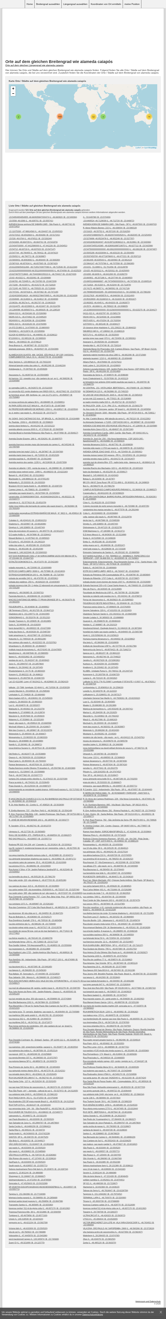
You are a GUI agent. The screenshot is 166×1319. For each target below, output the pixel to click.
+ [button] (13, 88)
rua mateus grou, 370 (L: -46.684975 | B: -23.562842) (106, 1015)
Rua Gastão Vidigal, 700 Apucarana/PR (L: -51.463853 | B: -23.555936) (40, 945)
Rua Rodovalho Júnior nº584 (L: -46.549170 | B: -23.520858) (110, 1074)
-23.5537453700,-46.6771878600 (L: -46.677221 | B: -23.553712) (112, 256)
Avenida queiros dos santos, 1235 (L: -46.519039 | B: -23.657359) (38, 462)
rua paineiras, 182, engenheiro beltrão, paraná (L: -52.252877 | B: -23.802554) (43, 1047)
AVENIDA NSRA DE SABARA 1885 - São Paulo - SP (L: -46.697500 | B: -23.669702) (120, 224)
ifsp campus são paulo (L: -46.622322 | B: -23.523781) (33, 642)
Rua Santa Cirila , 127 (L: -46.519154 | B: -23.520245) (32, 1081)
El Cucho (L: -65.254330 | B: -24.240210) (27, 542)
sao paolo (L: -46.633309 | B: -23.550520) (27, 1148)
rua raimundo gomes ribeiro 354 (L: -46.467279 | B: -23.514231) (37, 1071)
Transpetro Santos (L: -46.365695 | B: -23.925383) (31, 1205)
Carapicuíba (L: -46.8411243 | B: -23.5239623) (103, 493)
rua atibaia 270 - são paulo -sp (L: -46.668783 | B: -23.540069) (110, 866)
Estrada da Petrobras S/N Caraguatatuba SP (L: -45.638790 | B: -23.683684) (116, 575)
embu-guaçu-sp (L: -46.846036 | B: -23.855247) (104, 545)
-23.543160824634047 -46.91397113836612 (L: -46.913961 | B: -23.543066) (117, 242)
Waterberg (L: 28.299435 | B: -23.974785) (101, 1235)
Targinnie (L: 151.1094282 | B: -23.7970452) (102, 1194)
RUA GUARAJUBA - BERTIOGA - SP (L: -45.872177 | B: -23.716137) (113, 945)
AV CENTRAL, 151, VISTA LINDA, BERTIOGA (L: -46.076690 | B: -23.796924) (117, 388)
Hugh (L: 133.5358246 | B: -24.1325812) (101, 635)
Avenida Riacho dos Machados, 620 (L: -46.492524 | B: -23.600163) (113, 468)
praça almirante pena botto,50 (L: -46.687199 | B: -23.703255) (110, 779)
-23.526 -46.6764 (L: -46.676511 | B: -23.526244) (30, 238)
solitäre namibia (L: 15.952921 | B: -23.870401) (103, 1180)
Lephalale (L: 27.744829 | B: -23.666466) (27, 695)
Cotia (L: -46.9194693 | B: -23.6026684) (100, 513)
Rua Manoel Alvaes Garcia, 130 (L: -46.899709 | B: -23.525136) (111, 1002)
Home (30, 4)
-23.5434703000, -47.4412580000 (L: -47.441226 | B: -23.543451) (38, 246)
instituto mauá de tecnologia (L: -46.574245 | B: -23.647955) (35, 649)
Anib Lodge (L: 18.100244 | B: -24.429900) (102, 365)
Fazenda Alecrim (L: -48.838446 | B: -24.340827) (30, 596)
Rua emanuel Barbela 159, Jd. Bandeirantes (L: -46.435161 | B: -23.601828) (116, 927)
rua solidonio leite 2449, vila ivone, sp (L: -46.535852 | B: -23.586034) (113, 1094)
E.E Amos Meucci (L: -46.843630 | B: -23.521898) (104, 534)
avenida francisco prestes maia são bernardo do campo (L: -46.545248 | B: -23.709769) (41, 445)
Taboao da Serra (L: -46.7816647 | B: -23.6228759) (105, 1190)
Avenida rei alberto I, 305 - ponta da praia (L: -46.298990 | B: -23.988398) (41, 468)
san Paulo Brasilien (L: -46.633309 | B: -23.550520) (31, 1119)
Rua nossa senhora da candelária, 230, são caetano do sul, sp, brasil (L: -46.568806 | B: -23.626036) (40, 1027)
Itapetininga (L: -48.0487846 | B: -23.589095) (28, 653)
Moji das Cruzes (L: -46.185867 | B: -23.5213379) (30, 730)
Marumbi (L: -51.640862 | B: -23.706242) (101, 716)
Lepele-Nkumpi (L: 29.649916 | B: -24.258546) (29, 691)
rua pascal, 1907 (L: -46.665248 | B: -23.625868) (30, 1054)
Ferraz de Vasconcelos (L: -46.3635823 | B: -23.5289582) (108, 600)
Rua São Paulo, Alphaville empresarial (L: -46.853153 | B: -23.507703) (114, 1087)
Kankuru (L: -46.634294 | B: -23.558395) (101, 664)
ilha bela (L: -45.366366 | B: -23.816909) (101, 642)
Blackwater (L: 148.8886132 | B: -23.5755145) (29, 479)
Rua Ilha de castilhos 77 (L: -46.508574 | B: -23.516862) (107, 959)
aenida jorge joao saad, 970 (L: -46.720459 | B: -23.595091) (109, 338)
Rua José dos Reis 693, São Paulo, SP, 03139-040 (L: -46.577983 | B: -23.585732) (119, 988)
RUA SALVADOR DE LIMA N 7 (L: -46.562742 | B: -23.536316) (36, 1078)
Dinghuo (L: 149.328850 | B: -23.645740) (27, 527)
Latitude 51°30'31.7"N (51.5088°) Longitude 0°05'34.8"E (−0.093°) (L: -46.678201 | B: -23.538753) (119, 683)
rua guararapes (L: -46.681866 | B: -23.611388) (29, 949)
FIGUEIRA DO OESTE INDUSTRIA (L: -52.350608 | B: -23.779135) (112, 603)
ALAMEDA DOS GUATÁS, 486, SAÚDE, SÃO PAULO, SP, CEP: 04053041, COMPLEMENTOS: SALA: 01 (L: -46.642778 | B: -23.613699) (41, 356)
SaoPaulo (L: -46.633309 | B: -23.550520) (27, 1162)
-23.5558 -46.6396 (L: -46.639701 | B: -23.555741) (31, 221)
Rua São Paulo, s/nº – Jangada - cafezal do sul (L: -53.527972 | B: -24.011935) (43, 1091)
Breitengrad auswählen (48, 4)
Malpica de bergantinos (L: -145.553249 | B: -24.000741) (108, 709)
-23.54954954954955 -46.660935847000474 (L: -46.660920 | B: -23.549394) (43, 217)
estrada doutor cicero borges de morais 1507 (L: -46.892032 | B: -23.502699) (117, 582)
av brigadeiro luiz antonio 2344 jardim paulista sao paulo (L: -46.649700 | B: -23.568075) (116, 383)
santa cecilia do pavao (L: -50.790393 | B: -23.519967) (107, 1126)
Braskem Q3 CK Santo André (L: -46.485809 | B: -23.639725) (35, 486)
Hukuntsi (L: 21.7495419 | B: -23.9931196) (27, 639)
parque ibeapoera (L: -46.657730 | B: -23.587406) (105, 761)
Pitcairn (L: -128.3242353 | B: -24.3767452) (102, 772)
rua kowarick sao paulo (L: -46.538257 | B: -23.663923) (107, 992)
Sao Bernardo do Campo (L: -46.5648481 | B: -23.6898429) (109, 1137)
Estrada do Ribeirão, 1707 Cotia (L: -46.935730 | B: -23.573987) (111, 578)
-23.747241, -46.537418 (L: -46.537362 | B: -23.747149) (33, 292)
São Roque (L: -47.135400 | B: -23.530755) (102, 1155)
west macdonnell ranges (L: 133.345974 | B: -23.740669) (34, 1239)
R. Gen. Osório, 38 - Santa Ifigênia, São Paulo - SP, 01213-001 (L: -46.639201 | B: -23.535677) (118, 815)
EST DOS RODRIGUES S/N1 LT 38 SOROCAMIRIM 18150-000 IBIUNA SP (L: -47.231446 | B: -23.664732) (43, 557)
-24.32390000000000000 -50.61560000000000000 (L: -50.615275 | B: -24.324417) (120, 310)
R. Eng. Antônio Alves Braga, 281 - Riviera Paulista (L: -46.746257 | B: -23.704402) (119, 810)
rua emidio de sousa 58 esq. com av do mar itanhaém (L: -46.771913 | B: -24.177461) (41, 932)
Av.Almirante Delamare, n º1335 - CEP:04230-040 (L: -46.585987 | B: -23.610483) (119, 422)
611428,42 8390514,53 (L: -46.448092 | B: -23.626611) (33, 335)
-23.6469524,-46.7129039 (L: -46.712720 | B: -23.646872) (108, 221)
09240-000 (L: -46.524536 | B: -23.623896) (102, 317)
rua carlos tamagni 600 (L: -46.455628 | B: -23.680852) (107, 886)
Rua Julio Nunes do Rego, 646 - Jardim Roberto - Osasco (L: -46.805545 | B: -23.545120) (42, 993)
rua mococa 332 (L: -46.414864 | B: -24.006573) (30, 1019)
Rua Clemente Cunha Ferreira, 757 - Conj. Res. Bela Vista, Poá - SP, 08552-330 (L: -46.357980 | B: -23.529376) (45, 898)
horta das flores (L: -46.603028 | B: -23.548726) (29, 632)
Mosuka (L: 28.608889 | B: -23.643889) (26, 741)
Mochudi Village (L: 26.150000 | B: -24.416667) (29, 727)
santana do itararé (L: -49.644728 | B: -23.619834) (105, 1130)
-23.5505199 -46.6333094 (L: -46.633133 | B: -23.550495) (108, 253)
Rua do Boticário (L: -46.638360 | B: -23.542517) (30, 917)
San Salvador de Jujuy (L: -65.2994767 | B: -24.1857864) (34, 1123)
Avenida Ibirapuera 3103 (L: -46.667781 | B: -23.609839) (108, 444)
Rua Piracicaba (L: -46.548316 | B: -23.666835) (104, 1058)
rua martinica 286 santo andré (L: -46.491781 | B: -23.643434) (36, 1015)
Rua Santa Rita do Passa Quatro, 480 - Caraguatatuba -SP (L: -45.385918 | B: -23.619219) (117, 1082)
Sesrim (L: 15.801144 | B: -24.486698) (99, 1173)
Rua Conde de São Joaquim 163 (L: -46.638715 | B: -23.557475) (111, 900)
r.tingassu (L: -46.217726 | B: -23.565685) (27, 832)
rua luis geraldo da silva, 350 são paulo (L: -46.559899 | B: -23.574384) (40, 999)
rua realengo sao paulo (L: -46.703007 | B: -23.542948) (107, 1071)
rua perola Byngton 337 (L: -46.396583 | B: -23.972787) (33, 1058)
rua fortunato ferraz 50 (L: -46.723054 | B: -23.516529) (106, 938)
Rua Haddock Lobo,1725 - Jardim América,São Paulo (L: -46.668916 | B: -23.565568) (41, 953)
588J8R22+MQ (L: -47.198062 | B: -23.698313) (103, 331)
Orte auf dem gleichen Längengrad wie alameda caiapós (34, 65)
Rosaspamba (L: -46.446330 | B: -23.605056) (103, 844)
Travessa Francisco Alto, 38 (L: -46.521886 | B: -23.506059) (35, 1212)
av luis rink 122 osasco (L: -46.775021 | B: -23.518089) (107, 398)
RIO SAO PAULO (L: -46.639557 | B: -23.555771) (30, 839)
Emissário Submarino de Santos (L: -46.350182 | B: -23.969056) (111, 552)
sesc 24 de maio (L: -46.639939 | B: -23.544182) (104, 1169)
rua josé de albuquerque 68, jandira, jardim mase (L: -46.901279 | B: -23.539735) (44, 988)
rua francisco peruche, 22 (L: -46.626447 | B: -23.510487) (108, 942)
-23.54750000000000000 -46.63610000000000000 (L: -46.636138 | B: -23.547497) (120, 249)
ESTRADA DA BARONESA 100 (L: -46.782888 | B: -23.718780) (36, 575)
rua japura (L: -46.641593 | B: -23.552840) (101, 977)
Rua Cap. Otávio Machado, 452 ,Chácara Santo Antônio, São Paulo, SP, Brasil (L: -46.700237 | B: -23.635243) (118, 881)
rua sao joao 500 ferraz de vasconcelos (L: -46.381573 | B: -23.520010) (40, 1087)
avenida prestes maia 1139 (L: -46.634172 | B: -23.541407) (109, 459)
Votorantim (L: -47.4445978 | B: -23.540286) (28, 1235)
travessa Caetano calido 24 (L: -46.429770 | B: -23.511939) (109, 1205)
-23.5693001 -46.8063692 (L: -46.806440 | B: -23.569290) (34, 260)
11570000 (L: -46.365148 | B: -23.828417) (101, 324)
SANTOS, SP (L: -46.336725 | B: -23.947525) (28, 1137)
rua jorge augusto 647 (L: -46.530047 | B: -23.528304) (106, 984)
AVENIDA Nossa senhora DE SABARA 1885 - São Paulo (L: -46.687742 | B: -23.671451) (42, 225)
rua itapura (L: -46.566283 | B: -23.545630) (27, 970)
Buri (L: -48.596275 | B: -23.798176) (99, 486)
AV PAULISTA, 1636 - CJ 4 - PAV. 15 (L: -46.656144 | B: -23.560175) (112, 406)
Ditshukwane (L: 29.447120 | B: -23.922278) (102, 527)
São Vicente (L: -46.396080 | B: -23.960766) (102, 1158)
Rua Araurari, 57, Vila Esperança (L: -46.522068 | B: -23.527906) (111, 862)
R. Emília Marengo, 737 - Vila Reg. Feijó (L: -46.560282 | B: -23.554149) (40, 810)
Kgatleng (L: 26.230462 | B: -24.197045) (100, 667)
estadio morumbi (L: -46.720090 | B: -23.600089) (30, 568)
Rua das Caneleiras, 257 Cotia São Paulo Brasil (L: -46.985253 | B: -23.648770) (44, 907)
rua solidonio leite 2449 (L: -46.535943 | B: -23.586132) (33, 1094)
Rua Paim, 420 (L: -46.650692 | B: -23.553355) (103, 1043)
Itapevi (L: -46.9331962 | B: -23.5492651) (27, 657)
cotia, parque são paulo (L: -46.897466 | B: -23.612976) (107, 517)
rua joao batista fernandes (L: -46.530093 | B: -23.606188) (108, 981)
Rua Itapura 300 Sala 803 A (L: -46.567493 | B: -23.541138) (109, 970)
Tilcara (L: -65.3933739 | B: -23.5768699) (101, 1201)
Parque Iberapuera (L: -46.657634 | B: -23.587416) (31, 764)
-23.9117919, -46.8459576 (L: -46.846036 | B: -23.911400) (108, 295)
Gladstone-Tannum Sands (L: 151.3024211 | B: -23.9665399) (110, 614)
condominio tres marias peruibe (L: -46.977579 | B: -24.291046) (111, 510)
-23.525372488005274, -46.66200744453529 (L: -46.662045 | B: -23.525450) (117, 235)
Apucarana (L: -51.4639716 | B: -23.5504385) (29, 375)
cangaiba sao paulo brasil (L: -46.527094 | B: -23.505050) (34, 493)
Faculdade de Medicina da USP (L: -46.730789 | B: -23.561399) (111, 592)
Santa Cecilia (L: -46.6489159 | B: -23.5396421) (30, 1126)
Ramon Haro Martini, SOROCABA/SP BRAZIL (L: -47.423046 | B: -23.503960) (117, 832)
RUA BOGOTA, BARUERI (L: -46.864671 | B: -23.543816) (108, 877)
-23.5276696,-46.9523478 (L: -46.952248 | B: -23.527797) (108, 238)
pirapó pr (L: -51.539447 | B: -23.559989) (27, 772)
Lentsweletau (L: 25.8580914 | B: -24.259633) (103, 687)
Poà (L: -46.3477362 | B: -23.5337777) (26, 775)
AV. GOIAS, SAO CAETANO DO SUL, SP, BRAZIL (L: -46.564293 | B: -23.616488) (44, 419)
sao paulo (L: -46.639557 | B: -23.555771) (101, 1151)
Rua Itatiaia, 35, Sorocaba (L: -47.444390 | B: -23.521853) (34, 974)
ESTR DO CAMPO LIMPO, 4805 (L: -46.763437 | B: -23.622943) (111, 571)
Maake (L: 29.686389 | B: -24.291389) (99, 705)
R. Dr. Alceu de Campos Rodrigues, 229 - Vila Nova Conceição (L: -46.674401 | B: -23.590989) (119, 800)
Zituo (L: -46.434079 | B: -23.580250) (99, 1239)
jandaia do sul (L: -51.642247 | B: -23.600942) (29, 660)
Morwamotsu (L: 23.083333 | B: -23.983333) (28, 737)
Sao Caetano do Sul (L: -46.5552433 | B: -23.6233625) (107, 1141)
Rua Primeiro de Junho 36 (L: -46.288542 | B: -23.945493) (34, 1067)
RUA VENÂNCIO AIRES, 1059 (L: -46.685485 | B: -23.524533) (110, 1105)
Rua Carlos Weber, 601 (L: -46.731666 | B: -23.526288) (107, 890)
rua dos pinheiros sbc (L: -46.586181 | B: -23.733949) (32, 924)
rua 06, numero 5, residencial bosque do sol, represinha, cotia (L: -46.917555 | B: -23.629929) (44, 849)
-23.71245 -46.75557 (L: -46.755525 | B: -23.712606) (32, 288)
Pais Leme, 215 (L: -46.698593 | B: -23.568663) (104, 757)
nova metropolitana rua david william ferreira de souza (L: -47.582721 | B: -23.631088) (115, 749)
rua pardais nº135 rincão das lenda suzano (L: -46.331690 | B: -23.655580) (116, 1050)
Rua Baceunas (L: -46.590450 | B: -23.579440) (103, 869)
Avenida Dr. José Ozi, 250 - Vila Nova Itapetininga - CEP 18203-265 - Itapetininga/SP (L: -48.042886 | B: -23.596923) (113, 440)
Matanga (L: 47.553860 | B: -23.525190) (26, 719)
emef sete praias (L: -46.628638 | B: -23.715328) (104, 549)
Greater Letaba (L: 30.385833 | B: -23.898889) (103, 617)
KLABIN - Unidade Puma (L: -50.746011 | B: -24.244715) (108, 671)
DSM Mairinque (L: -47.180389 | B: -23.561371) (104, 531)
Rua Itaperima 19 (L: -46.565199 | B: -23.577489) (104, 967)
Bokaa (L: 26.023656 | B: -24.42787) (99, 479)
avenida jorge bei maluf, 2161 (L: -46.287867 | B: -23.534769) (36, 452)
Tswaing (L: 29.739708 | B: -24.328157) (100, 1212)
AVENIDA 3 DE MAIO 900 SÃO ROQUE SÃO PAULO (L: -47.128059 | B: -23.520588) (120, 426)
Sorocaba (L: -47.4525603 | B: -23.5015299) (28, 1183)
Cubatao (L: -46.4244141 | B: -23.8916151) (28, 520)
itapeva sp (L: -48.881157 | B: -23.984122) (101, 653)
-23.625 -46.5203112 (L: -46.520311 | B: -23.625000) (106, 271)
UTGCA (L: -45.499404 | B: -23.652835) (100, 1219)
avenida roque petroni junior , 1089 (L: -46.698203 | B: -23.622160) (38, 472)
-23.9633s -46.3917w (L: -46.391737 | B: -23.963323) (32, 303)
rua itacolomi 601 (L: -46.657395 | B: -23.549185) (30, 967)
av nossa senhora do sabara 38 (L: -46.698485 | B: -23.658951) (37, 402)
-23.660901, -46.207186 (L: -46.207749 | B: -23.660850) (107, 278)
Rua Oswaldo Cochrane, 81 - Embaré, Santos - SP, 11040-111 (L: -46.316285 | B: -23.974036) (44, 1041)
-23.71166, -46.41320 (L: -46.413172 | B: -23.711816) (32, 285)
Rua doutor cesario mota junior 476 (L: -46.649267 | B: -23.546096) (112, 924)
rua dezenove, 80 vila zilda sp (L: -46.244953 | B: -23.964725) (36, 913)
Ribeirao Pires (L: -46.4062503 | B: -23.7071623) (104, 835)
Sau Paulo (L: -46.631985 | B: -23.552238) (101, 1162)
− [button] (13, 94)
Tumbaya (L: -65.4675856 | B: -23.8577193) (28, 1215)
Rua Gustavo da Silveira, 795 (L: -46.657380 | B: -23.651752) (110, 949)
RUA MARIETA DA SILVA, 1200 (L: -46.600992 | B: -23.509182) (110, 1012)
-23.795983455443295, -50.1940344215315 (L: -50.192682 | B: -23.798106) (117, 292)
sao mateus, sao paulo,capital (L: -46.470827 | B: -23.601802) (110, 1144)
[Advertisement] (83, 34)
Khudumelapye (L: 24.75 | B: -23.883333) (27, 671)
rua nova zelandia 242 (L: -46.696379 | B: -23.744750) (107, 1026)
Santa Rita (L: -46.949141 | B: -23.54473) (27, 1130)
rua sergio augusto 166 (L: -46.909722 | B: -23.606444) (107, 1091)
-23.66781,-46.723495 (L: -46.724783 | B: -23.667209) (33, 281)
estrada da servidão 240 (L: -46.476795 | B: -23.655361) (33, 578)
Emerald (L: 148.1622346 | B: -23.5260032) (28, 552)
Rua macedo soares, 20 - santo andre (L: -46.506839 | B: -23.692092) (113, 999)
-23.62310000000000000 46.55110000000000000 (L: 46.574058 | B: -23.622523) (45, 271)
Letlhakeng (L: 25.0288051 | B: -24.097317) (102, 695)
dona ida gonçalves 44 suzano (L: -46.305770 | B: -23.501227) (36, 531)
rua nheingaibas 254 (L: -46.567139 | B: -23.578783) (106, 1022)
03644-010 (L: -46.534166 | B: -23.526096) (28, 313)
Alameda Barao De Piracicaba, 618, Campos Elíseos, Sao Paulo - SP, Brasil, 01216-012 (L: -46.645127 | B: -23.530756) (120, 350)
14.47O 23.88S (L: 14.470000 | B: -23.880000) (29, 328)
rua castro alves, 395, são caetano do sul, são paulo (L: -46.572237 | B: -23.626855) (46, 893)
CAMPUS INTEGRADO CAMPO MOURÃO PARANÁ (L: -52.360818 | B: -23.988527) (120, 489)
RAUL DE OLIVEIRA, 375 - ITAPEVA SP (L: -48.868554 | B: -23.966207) (40, 835)
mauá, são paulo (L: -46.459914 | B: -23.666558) (30, 723)
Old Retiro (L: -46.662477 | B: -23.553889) (27, 754)
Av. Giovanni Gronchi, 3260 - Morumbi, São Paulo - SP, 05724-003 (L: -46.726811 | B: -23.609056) (119, 414)
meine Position (132, 4)
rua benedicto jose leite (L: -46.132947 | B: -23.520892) (107, 873)
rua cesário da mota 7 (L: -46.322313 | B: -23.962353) (106, 893)
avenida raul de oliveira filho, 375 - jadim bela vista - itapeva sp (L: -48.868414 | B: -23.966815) (119, 463)
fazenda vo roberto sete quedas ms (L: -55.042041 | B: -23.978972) (112, 596)
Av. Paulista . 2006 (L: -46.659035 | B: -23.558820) (31, 422)
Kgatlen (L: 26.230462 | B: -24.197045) (26, 667)
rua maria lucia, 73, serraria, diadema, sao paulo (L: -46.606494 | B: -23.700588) (44, 1012)
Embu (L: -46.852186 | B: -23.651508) (99, 542)
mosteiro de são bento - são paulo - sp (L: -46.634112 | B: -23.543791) (114, 737)
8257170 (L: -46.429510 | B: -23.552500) (101, 335)
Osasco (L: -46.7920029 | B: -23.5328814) (27, 757)
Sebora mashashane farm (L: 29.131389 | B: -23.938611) (108, 1165)
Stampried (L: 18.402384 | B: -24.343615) (101, 1187)
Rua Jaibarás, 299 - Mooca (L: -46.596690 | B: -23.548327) (35, 977)
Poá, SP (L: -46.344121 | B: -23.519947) (100, 775)
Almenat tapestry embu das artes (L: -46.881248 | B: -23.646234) (37, 365)
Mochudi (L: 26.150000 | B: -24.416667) (100, 723)
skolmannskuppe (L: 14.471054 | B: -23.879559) (30, 1180)
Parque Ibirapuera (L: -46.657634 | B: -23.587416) (105, 764)
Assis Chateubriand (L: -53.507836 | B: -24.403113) (105, 378)
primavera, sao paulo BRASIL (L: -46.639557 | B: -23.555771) (110, 786)
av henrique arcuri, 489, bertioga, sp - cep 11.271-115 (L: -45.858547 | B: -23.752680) (40, 396)
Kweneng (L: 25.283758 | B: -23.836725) (27, 678)
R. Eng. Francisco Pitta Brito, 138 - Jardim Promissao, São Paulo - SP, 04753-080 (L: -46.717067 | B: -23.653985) (46, 815)
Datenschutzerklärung (92, 1314)
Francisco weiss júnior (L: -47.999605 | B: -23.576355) (107, 607)
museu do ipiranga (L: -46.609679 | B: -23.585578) (105, 741)
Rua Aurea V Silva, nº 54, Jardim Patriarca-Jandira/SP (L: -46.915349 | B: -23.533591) (41, 870)
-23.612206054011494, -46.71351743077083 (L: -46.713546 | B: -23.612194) (43, 267)
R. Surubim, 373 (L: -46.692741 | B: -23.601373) (30, 826)
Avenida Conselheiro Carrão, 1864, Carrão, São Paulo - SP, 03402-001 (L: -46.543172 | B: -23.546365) (115, 434)
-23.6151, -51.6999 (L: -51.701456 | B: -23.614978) (105, 267)
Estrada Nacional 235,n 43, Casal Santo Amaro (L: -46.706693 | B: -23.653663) (118, 585)
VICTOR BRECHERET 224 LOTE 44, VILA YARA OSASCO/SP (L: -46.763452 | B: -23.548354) (118, 1224)
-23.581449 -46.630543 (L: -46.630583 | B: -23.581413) (107, 260)
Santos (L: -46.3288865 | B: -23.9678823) (101, 1133)
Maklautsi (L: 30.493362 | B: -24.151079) (27, 709)
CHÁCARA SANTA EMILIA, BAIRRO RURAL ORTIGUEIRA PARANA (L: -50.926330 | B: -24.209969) (120, 498)
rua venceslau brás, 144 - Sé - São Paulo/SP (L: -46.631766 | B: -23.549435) (42, 1108)
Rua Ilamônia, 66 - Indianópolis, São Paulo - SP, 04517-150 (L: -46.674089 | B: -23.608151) (43, 960)
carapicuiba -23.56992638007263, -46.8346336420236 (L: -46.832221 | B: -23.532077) (42, 498)
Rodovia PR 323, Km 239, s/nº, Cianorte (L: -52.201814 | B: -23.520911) (40, 844)
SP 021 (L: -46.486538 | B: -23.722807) (100, 1183)
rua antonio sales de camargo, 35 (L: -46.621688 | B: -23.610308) (37, 862)
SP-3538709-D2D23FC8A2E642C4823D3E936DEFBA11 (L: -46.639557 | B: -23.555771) (42, 1188)
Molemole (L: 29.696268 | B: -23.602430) (101, 730)
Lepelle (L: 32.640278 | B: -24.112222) (100, 691)
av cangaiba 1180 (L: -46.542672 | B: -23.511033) (30, 388)
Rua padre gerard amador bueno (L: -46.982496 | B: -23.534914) (111, 1040)
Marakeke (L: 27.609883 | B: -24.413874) (27, 712)
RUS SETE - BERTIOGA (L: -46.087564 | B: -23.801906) (107, 1112)
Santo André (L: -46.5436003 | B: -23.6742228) (29, 1133)
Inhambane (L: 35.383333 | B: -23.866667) (27, 646)
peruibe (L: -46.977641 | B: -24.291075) (100, 768)
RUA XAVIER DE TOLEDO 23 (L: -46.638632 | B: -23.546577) (36, 1112)
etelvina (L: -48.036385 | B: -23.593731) (26, 592)
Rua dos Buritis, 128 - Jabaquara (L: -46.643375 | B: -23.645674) (111, 920)
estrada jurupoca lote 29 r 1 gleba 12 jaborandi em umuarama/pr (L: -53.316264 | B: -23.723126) (45, 586)
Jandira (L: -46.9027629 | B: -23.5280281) (101, 660)
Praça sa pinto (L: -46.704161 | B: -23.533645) (29, 782)
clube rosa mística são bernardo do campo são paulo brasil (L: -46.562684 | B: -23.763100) (43, 507)
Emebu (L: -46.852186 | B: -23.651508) (26, 549)
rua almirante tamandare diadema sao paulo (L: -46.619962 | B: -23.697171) (42, 859)
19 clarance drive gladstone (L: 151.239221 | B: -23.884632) (109, 328)
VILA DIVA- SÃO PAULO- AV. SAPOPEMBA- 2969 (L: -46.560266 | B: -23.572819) (118, 1228)
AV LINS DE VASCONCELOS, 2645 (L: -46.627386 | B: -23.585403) (112, 395)
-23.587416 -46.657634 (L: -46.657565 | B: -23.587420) (33, 263)
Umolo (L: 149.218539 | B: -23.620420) (26, 1219)
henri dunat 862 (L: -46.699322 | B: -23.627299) (30, 628)
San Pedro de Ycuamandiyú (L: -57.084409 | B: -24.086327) (109, 1119)
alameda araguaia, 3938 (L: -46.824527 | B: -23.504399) (34, 349)
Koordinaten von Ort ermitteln (106, 4)
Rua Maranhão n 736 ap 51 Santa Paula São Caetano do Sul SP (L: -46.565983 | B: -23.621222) (46, 1007)
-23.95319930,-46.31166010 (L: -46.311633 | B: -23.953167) (109, 299)
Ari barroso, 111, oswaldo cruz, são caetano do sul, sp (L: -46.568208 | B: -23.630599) (41, 379)
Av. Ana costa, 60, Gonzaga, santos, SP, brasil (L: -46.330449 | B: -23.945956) (117, 409)
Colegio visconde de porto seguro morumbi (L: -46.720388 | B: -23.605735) (116, 506)
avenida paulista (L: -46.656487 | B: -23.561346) (30, 459)
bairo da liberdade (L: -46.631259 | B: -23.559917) (105, 472)
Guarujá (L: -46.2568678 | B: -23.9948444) (101, 621)
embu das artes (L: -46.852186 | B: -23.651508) (29, 545)
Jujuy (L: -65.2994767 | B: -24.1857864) (26, 664)
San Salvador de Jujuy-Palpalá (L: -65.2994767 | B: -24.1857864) (112, 1123)
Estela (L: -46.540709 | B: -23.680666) (100, 568)
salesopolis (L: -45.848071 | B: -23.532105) (28, 1116)
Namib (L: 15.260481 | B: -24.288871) (25, 744)
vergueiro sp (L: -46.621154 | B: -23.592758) (28, 1223)
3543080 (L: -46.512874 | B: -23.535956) (27, 331)
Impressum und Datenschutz (148, 1301)
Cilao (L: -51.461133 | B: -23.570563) (99, 502)
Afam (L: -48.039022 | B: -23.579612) (25, 342)
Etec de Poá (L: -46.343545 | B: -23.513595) (102, 589)
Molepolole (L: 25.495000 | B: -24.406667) (27, 734)
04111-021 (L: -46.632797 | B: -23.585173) (101, 313)
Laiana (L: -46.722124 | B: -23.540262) (100, 678)
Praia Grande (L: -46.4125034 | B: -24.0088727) (30, 786)
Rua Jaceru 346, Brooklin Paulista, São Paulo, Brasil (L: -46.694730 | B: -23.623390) (120, 974)
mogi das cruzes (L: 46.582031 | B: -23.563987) (104, 727)
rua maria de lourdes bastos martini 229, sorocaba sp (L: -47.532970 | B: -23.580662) (115, 1007)
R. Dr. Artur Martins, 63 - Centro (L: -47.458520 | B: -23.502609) (36, 805)
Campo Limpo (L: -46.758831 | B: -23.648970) (29, 489)
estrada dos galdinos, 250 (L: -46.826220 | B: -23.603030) (34, 582)
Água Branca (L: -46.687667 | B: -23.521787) (28, 345)
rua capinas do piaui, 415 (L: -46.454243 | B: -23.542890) (34, 886)
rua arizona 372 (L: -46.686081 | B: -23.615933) (30, 866)
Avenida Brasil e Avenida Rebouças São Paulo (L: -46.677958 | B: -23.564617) (43, 433)
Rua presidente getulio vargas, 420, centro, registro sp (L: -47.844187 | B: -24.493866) (115, 1062)
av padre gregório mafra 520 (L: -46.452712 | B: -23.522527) (109, 402)
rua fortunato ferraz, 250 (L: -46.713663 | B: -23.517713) (33, 942)
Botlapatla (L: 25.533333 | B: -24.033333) (27, 482)
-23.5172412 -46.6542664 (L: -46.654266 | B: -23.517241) (34, 235)
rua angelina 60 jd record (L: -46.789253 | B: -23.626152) (108, 859)
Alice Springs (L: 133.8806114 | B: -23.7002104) (30, 362)
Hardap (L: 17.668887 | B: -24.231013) (100, 625)
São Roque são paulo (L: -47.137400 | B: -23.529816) (32, 1158)
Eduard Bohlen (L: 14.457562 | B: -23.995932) (29, 538)
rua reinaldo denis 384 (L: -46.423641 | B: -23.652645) (33, 1074)
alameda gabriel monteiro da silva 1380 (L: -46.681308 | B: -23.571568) (114, 355)
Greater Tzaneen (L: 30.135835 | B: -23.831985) (30, 621)
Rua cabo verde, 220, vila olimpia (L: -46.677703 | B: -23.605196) (37, 880)
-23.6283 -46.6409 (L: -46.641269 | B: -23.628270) (105, 274)
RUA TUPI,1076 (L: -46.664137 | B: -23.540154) (30, 1105)
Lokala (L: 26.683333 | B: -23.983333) (25, 702)
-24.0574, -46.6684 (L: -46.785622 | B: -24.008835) (105, 306)
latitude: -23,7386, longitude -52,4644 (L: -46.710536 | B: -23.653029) (39, 687)
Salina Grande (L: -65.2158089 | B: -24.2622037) (104, 1116)
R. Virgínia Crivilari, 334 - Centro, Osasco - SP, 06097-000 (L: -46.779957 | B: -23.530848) (116, 827)
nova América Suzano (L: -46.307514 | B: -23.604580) (32, 748)
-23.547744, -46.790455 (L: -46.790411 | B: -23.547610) (33, 253)
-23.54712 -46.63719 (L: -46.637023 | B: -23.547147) (32, 249)
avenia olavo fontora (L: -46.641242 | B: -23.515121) (32, 426)
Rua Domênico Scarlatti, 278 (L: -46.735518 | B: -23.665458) (35, 920)
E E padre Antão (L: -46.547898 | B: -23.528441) (30, 534)
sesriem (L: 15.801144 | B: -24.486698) (26, 1173)
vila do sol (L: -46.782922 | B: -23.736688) (27, 1232)
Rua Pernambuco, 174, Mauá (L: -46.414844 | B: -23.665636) (110, 1054)
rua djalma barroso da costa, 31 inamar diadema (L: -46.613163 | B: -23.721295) (118, 913)
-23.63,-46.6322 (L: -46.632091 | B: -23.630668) (30, 278)
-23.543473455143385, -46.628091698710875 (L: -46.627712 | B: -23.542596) (118, 246)
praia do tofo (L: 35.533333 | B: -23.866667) (102, 782)
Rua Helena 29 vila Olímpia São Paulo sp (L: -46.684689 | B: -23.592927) (115, 952)
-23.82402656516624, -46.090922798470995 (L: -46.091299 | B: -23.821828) (43, 295)
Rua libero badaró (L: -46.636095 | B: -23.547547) (105, 995)
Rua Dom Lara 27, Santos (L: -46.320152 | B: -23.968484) (108, 917)
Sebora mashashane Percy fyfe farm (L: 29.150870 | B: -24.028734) (38, 1169)
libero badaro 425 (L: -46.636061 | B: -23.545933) (31, 698)
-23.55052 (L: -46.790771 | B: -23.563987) (27, 256)
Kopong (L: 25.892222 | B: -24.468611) (26, 674)
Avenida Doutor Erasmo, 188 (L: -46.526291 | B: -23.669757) (35, 439)
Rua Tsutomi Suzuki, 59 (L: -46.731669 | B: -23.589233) (107, 1101)
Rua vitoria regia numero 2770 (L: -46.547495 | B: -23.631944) (110, 1108)
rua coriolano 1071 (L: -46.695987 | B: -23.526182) (31, 904)
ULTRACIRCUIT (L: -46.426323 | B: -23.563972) (104, 1215)
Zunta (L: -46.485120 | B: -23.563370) (99, 1243)
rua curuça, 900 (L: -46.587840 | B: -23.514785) (104, 904)
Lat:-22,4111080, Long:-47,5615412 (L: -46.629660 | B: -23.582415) (38, 682)
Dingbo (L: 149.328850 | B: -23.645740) (100, 524)
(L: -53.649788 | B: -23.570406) (97, 217)
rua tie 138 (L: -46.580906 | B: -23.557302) (101, 1098)
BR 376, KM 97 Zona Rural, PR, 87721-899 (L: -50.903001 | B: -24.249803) (116, 482)
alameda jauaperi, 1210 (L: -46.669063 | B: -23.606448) (107, 358)
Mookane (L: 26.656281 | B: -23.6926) (99, 734)
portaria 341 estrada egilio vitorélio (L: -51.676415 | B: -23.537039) (38, 779)
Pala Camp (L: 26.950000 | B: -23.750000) (27, 761)
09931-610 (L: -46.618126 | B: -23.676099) (28, 324)
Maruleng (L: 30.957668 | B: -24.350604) (27, 716)
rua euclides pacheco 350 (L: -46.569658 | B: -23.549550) (108, 935)
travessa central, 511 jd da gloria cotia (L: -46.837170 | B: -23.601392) (39, 1208)
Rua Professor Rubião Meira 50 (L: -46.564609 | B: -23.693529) (111, 1067)
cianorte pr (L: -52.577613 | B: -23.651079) (27, 502)
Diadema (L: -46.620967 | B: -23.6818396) (27, 524)
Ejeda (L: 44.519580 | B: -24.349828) (99, 538)
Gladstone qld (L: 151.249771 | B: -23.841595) (29, 614)
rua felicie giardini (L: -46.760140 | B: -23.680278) (31, 938)
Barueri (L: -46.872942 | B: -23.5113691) (26, 475)
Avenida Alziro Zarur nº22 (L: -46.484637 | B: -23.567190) (108, 429)
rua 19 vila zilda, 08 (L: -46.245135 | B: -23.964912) (105, 848)
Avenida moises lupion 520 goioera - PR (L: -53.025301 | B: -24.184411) (115, 455)
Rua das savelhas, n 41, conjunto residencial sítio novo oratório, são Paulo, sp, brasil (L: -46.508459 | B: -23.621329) (117, 908)
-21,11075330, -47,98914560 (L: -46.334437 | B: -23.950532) (36, 231)
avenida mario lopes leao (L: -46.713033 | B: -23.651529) (34, 455)
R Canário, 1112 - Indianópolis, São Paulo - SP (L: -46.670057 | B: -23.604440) (117, 789)
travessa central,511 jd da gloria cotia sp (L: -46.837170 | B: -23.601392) (114, 1208)
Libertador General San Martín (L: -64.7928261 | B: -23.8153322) (111, 698)
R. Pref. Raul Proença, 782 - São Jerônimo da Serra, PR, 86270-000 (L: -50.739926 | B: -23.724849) (119, 821)
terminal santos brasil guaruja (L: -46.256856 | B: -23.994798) (36, 1201)
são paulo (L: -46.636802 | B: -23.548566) (27, 1151)
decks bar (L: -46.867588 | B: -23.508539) (101, 520)
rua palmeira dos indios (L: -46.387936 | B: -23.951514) (33, 1050)
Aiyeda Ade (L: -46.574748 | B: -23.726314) (102, 345)
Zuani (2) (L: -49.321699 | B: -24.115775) (27, 1243)
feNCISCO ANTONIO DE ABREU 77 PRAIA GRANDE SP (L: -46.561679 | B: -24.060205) (42, 601)
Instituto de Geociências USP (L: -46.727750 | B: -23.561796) (110, 646)
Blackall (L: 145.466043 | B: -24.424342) (101, 475)
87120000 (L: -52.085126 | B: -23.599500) (27, 338)
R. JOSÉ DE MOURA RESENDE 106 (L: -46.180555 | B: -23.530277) (39, 820)
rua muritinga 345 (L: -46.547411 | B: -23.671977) (30, 1022)
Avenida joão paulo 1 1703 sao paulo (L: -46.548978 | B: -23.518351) (113, 448)
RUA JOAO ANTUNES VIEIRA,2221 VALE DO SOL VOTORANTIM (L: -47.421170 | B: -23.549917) (46, 982)
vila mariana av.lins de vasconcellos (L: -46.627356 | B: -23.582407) (113, 1232)
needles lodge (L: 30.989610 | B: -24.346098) (103, 744)
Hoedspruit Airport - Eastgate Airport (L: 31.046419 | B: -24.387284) (112, 628)
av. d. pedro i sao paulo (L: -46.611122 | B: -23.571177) (33, 413)
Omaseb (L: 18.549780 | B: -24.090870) (100, 754)
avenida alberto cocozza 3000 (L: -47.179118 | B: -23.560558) (36, 429)
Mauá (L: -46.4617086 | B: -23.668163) (100, 719)
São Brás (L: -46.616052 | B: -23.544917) (27, 1141)
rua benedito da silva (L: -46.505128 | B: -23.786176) (32, 877)
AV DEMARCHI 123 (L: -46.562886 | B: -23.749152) (105, 391)
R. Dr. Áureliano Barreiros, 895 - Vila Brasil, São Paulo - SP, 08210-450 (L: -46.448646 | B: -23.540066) (115, 806)
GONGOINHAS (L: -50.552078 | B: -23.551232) (29, 617)
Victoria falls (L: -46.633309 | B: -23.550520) (28, 1228)
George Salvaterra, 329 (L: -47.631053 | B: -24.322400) (107, 610)
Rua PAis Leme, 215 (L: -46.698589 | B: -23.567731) (106, 1047)
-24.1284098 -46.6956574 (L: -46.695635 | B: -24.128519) (34, 310)
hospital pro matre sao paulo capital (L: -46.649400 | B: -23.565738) (112, 632)
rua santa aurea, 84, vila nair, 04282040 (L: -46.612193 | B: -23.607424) (114, 1078)
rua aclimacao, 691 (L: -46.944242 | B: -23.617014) (105, 852)
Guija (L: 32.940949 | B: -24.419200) (25, 625)
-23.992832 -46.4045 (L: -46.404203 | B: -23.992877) (106, 303)
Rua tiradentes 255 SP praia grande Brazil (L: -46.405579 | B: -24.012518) (41, 1101)
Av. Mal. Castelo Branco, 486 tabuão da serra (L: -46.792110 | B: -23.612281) (117, 419)
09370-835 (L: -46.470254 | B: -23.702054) (102, 320)
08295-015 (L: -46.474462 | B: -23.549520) (28, 317)
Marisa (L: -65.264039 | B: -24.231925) (100, 712)
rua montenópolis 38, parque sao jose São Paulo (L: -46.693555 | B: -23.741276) (118, 1019)
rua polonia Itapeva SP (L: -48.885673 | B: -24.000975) (33, 1061)
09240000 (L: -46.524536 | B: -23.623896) (27, 320)
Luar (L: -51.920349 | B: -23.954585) (99, 702)
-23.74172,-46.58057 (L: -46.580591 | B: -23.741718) (106, 288)
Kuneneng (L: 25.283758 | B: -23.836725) (101, 674)
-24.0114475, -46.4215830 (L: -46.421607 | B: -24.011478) (34, 306)
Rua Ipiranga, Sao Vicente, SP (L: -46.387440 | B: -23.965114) (110, 963)
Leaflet (138, 147)
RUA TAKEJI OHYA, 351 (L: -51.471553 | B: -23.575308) (33, 1098)
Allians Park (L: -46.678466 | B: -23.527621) (102, 362)
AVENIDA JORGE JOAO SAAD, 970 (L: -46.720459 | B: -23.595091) (112, 452)
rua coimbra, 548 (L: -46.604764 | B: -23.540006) (104, 897)
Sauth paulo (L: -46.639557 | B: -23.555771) (28, 1165)
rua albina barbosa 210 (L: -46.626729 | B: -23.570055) (107, 855)
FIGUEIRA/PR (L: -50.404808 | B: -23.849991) (29, 607)
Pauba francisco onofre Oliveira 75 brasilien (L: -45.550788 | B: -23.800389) (42, 768)
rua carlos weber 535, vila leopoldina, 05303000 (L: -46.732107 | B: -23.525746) (44, 890)
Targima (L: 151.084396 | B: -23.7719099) (27, 1194)
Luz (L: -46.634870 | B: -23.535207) (24, 705)
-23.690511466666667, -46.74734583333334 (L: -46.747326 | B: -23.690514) (117, 281)
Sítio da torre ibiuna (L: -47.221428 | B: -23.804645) (105, 1176)
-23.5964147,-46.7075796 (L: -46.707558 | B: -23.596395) (108, 263)
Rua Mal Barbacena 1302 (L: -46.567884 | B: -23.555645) (34, 1002)
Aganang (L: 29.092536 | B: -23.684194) (101, 342)
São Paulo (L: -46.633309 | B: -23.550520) (101, 1148)
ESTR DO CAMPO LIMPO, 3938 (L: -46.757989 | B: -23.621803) (37, 571)
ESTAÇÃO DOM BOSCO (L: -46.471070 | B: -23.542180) (33, 562)
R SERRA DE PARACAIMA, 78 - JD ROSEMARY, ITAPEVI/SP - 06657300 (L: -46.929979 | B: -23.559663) (116, 794)
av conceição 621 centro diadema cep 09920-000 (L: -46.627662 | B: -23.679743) (45, 391)
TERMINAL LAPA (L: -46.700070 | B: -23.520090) (104, 1198)
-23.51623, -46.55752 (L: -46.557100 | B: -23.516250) (106, 231)
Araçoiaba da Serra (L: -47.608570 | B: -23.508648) (105, 375)
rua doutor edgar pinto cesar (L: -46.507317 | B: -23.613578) (35, 927)
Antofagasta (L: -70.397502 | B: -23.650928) (28, 369)
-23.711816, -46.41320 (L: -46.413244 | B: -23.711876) (107, 285)
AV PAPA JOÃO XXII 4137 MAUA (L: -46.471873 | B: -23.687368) (37, 406)
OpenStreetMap (150, 147)
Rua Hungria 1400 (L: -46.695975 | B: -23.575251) (105, 956)
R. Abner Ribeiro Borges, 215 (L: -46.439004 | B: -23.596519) (110, 228)
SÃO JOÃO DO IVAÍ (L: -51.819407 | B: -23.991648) (31, 1144)
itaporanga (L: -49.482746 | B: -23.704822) (102, 657)
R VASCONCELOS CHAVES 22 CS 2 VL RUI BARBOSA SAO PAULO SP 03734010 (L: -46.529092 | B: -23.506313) (45, 800)
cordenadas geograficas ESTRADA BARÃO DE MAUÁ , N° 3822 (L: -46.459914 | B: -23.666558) (45, 514)
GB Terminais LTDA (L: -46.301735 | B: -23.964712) (31, 610)
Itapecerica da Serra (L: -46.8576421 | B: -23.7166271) (107, 649)
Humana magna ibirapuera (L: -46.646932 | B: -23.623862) (109, 639)
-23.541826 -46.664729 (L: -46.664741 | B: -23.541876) (33, 242)
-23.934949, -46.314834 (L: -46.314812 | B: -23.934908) (33, 299)
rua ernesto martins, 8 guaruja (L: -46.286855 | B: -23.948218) (110, 931)
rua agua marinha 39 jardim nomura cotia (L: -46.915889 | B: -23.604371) (41, 855)
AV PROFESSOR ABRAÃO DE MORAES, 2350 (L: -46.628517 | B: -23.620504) (43, 409)
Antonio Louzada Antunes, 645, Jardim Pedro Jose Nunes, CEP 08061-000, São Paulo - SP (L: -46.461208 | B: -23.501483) (118, 370)
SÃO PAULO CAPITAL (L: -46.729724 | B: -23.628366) (32, 1155)
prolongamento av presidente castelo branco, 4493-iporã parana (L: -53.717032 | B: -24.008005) (45, 790)
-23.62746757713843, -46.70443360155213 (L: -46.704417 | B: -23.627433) (42, 274)
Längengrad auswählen (75, 4)
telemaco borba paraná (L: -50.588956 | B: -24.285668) (33, 1198)
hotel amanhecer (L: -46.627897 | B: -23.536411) (30, 635)
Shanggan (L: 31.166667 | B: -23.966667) (27, 1176)
